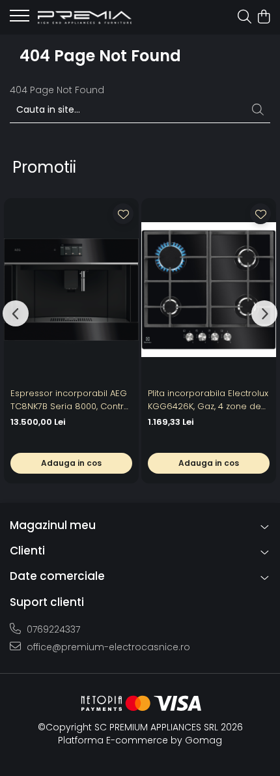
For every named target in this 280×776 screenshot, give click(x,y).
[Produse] (19, 19)
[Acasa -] (85, 17)
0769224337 (52, 629)
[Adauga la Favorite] (123, 213)
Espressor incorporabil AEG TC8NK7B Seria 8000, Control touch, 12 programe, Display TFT (71, 400)
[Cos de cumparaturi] (263, 17)
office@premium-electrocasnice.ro (107, 647)
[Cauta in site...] (244, 17)
